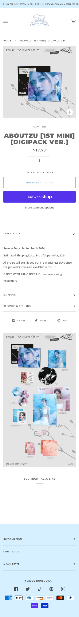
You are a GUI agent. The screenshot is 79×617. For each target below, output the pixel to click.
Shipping (9, 295)
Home (7, 40)
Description (12, 233)
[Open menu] (9, 21)
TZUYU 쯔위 (39, 127)
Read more (10, 281)
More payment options (39, 207)
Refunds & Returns (17, 306)
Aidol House (36, 580)
